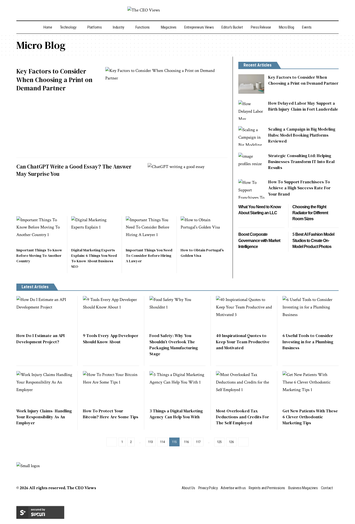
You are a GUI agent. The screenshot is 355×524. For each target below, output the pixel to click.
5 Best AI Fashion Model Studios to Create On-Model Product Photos (313, 241)
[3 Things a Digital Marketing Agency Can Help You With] (177, 388)
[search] (20, 10)
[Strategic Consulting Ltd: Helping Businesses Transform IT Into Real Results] (251, 162)
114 (162, 442)
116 (186, 442)
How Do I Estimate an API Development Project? (40, 338)
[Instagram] (322, 10)
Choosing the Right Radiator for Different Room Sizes (310, 213)
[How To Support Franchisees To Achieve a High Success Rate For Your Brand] (251, 189)
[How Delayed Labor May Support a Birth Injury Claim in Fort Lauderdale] (251, 110)
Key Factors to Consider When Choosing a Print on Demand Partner (54, 79)
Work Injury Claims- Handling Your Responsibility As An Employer (44, 417)
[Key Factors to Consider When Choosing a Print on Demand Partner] (166, 109)
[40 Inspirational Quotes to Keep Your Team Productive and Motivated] (244, 313)
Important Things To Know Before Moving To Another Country (39, 255)
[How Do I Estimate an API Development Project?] (44, 313)
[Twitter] (315, 9)
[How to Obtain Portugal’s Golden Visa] (204, 230)
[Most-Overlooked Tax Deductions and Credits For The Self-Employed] (244, 388)
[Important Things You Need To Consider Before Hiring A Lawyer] (149, 230)
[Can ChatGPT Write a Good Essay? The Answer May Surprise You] (187, 187)
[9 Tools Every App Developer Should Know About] (111, 313)
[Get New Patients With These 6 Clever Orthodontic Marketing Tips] (310, 388)
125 (219, 442)
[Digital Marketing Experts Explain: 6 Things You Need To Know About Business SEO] (94, 230)
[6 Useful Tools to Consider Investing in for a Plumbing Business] (310, 313)
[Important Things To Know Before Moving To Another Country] (39, 230)
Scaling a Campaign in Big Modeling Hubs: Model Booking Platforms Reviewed (301, 135)
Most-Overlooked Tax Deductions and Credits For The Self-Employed (242, 417)
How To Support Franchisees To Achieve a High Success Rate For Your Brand (299, 188)
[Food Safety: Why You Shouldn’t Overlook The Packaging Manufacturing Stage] (177, 313)
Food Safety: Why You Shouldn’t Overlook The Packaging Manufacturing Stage (173, 345)
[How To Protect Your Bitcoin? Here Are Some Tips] (111, 388)
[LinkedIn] (329, 10)
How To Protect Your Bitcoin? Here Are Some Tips (110, 414)
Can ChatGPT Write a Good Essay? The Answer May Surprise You (74, 170)
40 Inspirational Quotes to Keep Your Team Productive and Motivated (242, 341)
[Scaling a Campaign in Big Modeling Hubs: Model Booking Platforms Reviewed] (251, 136)
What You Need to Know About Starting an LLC (259, 210)
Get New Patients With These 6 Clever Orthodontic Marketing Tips (310, 417)
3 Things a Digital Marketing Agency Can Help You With (176, 414)
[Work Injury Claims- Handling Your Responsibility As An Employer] (44, 388)
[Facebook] (307, 10)
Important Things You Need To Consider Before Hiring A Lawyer (149, 255)
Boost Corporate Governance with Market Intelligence (259, 241)
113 (150, 442)
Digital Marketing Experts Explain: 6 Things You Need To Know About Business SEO (94, 258)
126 (231, 442)
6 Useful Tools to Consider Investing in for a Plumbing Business (307, 341)
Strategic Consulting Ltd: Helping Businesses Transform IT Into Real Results (301, 161)
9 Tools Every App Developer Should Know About (110, 338)
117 (198, 442)
